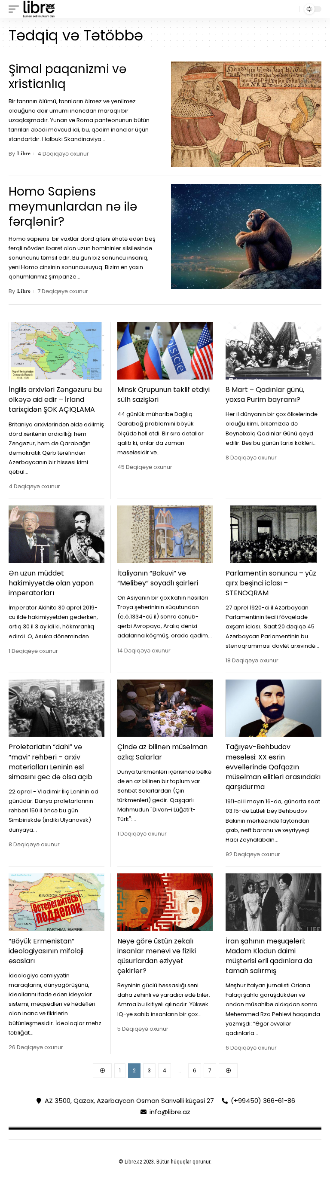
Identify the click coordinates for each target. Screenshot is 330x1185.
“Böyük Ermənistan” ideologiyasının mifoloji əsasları (46, 951)
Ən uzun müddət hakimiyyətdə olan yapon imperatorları (51, 583)
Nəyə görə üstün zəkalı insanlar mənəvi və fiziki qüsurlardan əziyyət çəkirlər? (156, 956)
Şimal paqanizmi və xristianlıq (67, 76)
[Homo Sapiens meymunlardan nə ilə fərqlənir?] (246, 236)
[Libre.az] (39, 9)
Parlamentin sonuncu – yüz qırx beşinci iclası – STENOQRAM (271, 583)
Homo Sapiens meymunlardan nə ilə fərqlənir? (73, 206)
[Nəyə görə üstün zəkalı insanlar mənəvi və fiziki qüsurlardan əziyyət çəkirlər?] (165, 902)
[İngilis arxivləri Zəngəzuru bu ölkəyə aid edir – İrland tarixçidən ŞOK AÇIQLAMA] (56, 351)
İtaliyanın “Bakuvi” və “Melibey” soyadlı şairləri (157, 578)
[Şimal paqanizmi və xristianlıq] (246, 114)
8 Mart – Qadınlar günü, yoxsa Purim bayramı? (265, 394)
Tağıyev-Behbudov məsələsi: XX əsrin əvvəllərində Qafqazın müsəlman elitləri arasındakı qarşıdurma (273, 767)
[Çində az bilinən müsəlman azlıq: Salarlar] (165, 708)
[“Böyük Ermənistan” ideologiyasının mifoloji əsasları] (56, 902)
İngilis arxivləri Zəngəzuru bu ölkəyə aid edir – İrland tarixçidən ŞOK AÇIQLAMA (55, 399)
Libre (24, 153)
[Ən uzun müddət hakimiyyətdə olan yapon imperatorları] (56, 534)
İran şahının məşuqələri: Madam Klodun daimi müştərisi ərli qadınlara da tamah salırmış (269, 956)
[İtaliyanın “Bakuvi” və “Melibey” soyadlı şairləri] (165, 534)
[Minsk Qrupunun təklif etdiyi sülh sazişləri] (165, 351)
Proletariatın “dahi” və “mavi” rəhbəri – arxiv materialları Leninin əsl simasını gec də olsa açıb (50, 762)
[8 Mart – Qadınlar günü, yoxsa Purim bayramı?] (273, 351)
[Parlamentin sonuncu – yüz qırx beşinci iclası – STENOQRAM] (273, 534)
